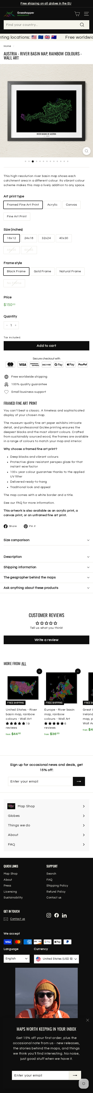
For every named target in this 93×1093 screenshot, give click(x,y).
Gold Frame (42, 271)
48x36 (11, 249)
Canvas (71, 204)
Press (7, 885)
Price (8, 297)
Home (7, 46)
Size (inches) (13, 229)
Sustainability (13, 897)
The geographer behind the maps (30, 577)
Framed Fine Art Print (23, 204)
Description (13, 556)
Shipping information (20, 567)
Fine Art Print (17, 216)
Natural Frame (70, 271)
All (23, 663)
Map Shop (11, 873)
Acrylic (52, 204)
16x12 (11, 238)
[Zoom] (87, 151)
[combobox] (46, 24)
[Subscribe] (75, 1075)
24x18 (29, 238)
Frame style (13, 263)
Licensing (10, 891)
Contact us (53, 897)
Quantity (10, 316)
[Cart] (77, 13)
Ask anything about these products (31, 587)
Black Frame (16, 271)
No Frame (14, 283)
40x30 (64, 238)
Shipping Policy (57, 885)
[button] (16, 723)
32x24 (46, 238)
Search (51, 873)
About (8, 879)
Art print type (14, 196)
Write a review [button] (47, 640)
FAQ (19, 502)
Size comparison (16, 540)
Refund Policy (56, 891)
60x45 (29, 249)
